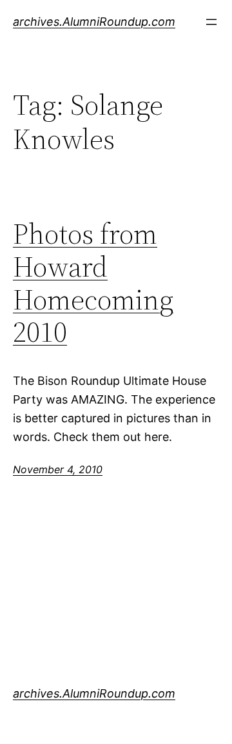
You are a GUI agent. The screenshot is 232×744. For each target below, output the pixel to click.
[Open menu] (211, 22)
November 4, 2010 (57, 469)
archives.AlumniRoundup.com (94, 21)
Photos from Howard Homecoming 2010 (93, 283)
